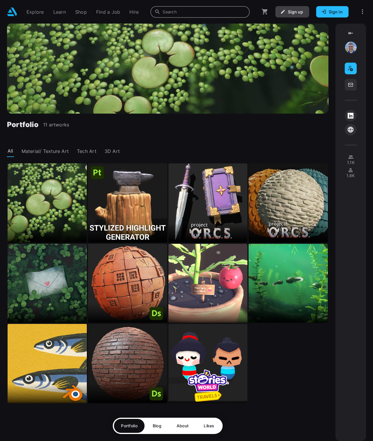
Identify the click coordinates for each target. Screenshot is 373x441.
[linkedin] (350, 115)
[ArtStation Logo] (12, 11)
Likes (209, 425)
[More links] (362, 12)
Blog (157, 425)
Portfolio (129, 425)
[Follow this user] (351, 68)
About (183, 425)
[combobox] (200, 12)
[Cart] (264, 12)
